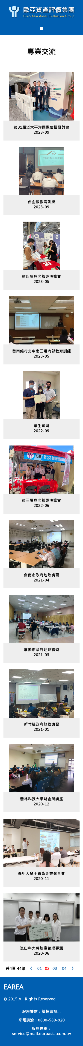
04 (64, 968)
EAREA (14, 987)
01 (39, 968)
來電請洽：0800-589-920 (41, 1020)
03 (55, 968)
